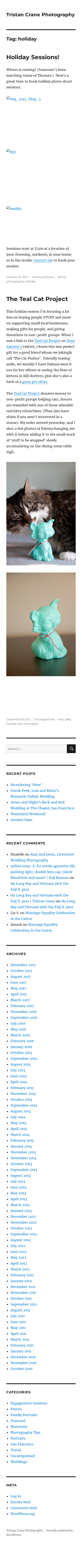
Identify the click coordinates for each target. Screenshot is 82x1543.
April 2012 (19, 1263)
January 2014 (21, 1146)
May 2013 (18, 1193)
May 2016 (18, 1029)
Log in (16, 1496)
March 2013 (20, 1205)
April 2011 (18, 1333)
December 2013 (23, 1152)
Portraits (18, 1438)
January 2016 (21, 1047)
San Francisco (22, 1444)
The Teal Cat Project (37, 298)
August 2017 (21, 976)
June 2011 (18, 1322)
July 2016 (18, 1023)
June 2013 (18, 1187)
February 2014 (22, 1140)
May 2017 (18, 988)
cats (60, 719)
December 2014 (23, 1094)
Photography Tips (25, 1432)
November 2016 (24, 1012)
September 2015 (24, 1058)
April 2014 (19, 1129)
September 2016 (24, 1017)
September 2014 (24, 1105)
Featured (18, 1421)
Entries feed (20, 1502)
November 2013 (23, 1158)
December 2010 (23, 1357)
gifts (68, 719)
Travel (16, 1450)
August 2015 (21, 1064)
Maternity (19, 1426)
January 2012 (21, 1281)
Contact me (43, 260)
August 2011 (20, 1310)
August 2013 (21, 1175)
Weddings (19, 1462)
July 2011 (18, 1316)
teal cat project (28, 723)
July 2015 (18, 1070)
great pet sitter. (34, 382)
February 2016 (22, 1041)
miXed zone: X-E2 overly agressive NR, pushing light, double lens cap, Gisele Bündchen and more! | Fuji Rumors (43, 872)
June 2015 (19, 1076)
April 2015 (19, 1082)
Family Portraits (43, 277)
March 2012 (20, 1269)
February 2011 (22, 1345)
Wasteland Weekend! (28, 814)
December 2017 (23, 965)
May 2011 (18, 1328)
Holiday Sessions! (32, 57)
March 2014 (20, 1134)
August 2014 (21, 1111)
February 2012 (22, 1275)
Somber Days (21, 820)
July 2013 (18, 1181)
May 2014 (18, 1123)
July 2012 (18, 1246)
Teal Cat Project (47, 341)
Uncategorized (44, 719)
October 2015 (21, 1053)
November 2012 (24, 1222)
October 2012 (21, 1228)
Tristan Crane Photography (40, 15)
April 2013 (19, 1199)
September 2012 (24, 1234)
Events (16, 1409)
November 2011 (23, 1293)
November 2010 (24, 1363)
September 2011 (24, 1304)
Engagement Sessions (29, 1403)
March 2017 (20, 1000)
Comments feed (24, 1508)
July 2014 (18, 1117)
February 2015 (22, 1088)
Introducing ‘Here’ (26, 785)
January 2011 (21, 1351)
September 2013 (24, 1170)
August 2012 (21, 1240)
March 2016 (20, 1035)
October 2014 (21, 1099)
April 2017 (19, 994)
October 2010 (21, 1369)
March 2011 (20, 1339)
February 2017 (22, 1006)
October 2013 (21, 1164)
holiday (30, 281)
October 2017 (21, 971)
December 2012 (23, 1216)
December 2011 (23, 1287)
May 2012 (18, 1257)
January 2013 (21, 1211)
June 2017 (18, 982)
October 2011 (21, 1298)
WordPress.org (23, 1514)
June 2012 (19, 1252)
